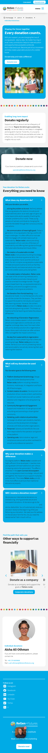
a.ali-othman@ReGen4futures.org (21, 663)
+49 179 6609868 (14, 660)
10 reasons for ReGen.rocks (15, 354)
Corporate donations (24, 592)
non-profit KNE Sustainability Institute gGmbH (22, 504)
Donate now (12, 62)
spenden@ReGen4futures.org (24, 170)
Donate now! (24, 746)
